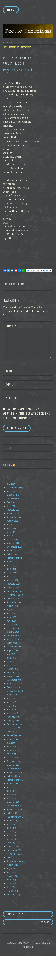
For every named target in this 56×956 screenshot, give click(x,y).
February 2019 (13, 672)
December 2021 (14, 547)
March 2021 (12, 580)
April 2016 (11, 794)
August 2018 (12, 694)
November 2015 (14, 809)
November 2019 (15, 639)
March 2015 (12, 839)
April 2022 (11, 535)
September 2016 (15, 780)
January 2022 (13, 543)
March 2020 (12, 624)
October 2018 (13, 687)
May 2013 (11, 883)
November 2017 (14, 728)
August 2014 (12, 865)
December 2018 (14, 680)
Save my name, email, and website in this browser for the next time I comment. (26, 413)
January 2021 (13, 587)
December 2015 (14, 805)
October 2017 (13, 731)
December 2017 (14, 724)
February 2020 (14, 628)
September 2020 (15, 602)
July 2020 (11, 609)
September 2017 (15, 735)
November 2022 (15, 513)
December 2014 (14, 850)
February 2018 (13, 717)
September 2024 (15, 487)
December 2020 (15, 591)
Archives (8, 478)
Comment (13, 326)
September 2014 (15, 861)
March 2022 (12, 539)
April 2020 (12, 621)
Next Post (45, 922)
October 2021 (13, 554)
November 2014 (15, 854)
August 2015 (12, 820)
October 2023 (13, 502)
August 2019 (12, 650)
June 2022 (11, 528)
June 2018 (11, 702)
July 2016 (11, 787)
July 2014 (11, 868)
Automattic (28, 947)
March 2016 (12, 798)
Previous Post (20, 914)
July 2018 (11, 698)
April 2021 (11, 576)
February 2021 (13, 584)
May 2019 (11, 661)
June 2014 (11, 872)
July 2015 (11, 824)
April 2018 (11, 709)
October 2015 (13, 813)
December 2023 (14, 498)
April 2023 (11, 506)
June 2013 (11, 879)
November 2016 (15, 772)
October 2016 (13, 776)
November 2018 (15, 683)
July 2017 (11, 743)
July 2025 (11, 484)
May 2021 (11, 572)
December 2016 (14, 768)
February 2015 (13, 842)
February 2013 (13, 894)
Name (8, 371)
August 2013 (12, 876)
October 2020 (13, 598)
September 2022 (15, 517)
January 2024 (13, 495)
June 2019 (11, 657)
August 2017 (12, 739)
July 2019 (11, 654)
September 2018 (15, 691)
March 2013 (12, 891)
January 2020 (13, 632)
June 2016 (11, 791)
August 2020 (13, 606)
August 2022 (12, 521)
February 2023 (13, 510)
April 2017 (11, 754)
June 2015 (11, 828)
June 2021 (11, 569)
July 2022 (11, 524)
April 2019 (11, 665)
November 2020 (15, 595)
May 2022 (11, 532)
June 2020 (11, 613)
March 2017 (12, 757)
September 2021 (15, 558)
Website (11, 398)
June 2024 (11, 491)
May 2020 (11, 617)
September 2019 (15, 646)
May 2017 (11, 750)
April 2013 (11, 887)
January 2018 (13, 720)
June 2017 (11, 746)
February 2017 (13, 761)
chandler (25, 58)
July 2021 (11, 565)
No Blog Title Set (13, 42)
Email (9, 384)
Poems (21, 284)
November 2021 (14, 550)
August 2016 (12, 783)
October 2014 (13, 857)
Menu (10, 10)
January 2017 (13, 765)
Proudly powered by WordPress (18, 943)
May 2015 (11, 831)
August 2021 (12, 561)
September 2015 (15, 817)
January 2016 (13, 802)
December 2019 (14, 635)
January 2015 (13, 846)
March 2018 (12, 713)
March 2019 (12, 669)
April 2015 (11, 835)
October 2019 (13, 643)
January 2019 (13, 676)
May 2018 (11, 706)
